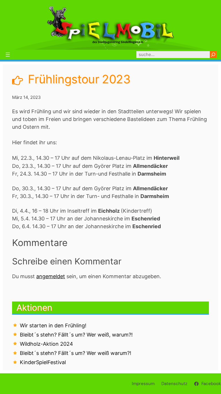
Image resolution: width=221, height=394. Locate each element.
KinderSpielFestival (43, 362)
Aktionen (34, 307)
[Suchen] (213, 54)
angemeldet (50, 276)
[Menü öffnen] (7, 54)
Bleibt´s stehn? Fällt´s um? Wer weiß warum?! (75, 353)
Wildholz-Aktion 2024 (46, 344)
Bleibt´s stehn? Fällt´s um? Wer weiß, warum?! (76, 335)
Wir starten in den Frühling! (53, 325)
